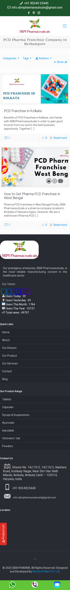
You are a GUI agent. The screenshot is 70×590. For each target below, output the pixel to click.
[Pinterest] (34, 13)
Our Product (9, 355)
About (6, 340)
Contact (7, 371)
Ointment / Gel (11, 438)
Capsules (7, 407)
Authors (44, 58)
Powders (7, 446)
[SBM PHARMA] (35, 26)
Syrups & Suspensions (15, 414)
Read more (60, 137)
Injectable (8, 430)
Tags (26, 58)
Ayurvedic (8, 422)
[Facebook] (29, 13)
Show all (62, 62)
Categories (9, 58)
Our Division (9, 347)
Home (6, 332)
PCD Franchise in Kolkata (23, 111)
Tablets (6, 399)
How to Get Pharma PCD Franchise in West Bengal (32, 196)
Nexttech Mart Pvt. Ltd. (46, 571)
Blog (5, 379)
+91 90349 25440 (36, 3)
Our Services (10, 363)
